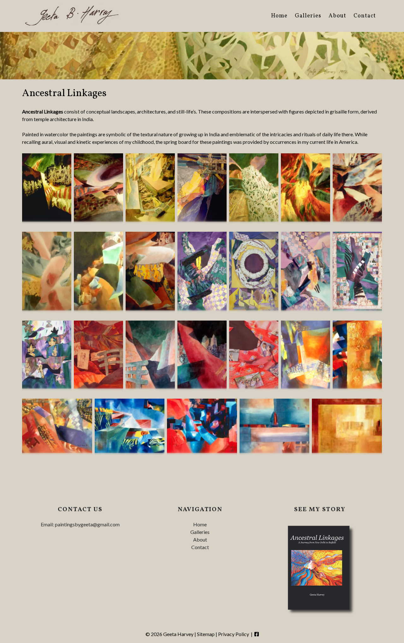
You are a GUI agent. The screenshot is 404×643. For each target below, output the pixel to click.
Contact (365, 16)
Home (279, 16)
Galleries (308, 16)
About (337, 16)
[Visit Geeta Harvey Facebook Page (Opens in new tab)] (256, 634)
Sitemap (206, 634)
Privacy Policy (233, 634)
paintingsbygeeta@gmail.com (87, 524)
